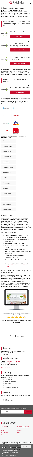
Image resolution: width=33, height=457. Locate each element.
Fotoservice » (7, 141)
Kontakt (19, 430)
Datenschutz (4, 432)
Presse (3, 430)
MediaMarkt (8, 267)
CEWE (24, 265)
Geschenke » (7, 204)
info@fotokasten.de (12, 363)
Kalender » (6, 199)
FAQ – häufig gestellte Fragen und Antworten (23, 427)
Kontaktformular (5, 367)
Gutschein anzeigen (20, 50)
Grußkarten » (7, 193)
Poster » (5, 177)
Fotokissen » (6, 172)
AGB (18, 432)
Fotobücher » (7, 151)
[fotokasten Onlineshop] (16, 299)
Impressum (4, 435)
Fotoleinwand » (7, 146)
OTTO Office (14, 265)
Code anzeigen (20, 36)
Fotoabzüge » (7, 209)
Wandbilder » (6, 188)
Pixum (20, 265)
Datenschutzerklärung (10, 455)
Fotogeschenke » (8, 167)
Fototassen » (7, 183)
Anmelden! (28, 412)
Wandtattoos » (7, 162)
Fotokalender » (7, 156)
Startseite (4, 426)
